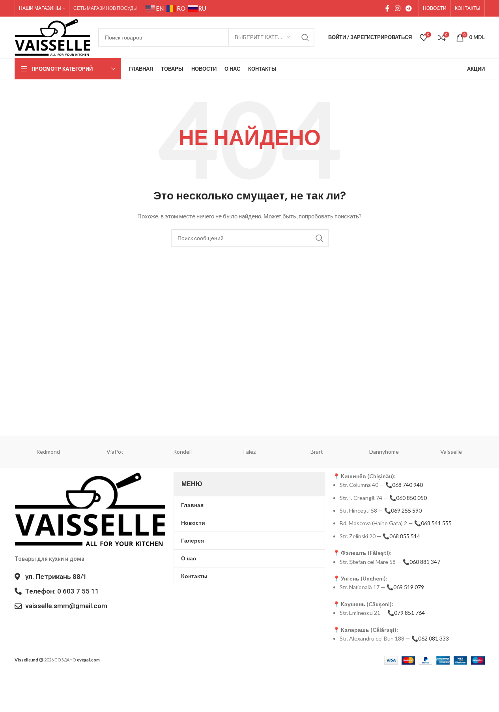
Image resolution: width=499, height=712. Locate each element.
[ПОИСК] (305, 37)
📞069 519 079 (405, 587)
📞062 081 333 (430, 638)
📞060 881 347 (421, 561)
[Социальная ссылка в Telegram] (408, 8)
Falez (249, 451)
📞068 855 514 (401, 536)
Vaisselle (451, 451)
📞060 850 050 (408, 497)
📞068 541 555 (433, 523)
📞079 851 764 (406, 612)
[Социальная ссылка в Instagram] (397, 8)
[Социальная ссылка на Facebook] (387, 8)
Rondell (182, 451)
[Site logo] (53, 36)
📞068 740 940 (404, 484)
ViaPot (115, 451)
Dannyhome (384, 451)
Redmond (48, 451)
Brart (316, 451)
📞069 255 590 (403, 510)
